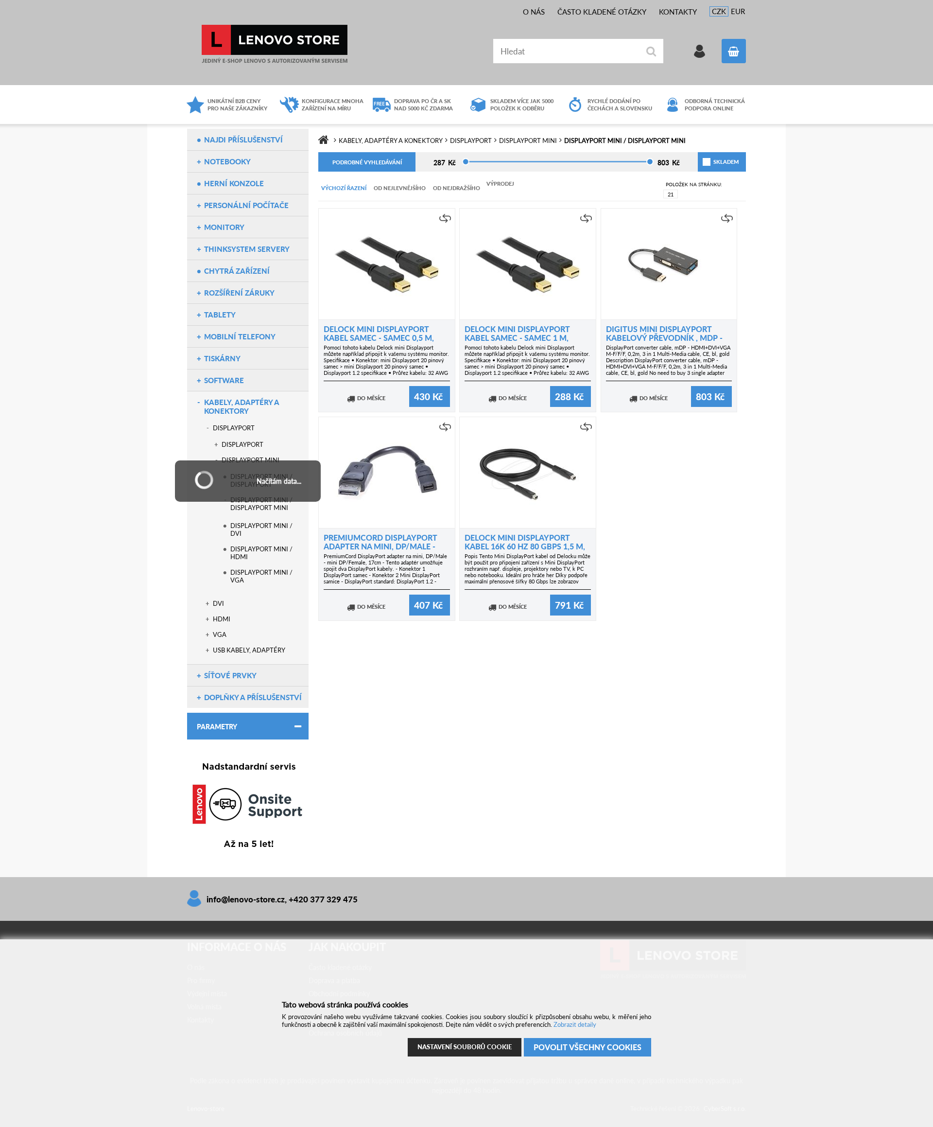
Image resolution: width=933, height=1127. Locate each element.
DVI (218, 603)
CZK (719, 11)
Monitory (224, 227)
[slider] (465, 161)
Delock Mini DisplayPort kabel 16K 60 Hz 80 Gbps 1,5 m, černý (525, 546)
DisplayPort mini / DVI (261, 529)
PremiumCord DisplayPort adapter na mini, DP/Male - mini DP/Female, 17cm (380, 546)
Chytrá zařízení (237, 270)
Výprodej (500, 183)
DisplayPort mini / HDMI (261, 553)
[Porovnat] (445, 218)
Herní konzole (234, 183)
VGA (219, 634)
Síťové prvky (230, 675)
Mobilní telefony (240, 336)
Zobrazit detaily (574, 1024)
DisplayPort (234, 428)
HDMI (221, 619)
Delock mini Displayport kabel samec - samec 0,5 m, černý (379, 337)
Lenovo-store (274, 44)
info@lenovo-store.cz (246, 899)
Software (224, 380)
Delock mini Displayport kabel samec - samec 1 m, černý (517, 337)
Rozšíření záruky (239, 292)
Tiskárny (222, 358)
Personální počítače (246, 205)
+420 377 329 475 (323, 899)
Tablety (220, 314)
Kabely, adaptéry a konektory (241, 406)
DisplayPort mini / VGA (261, 576)
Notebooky (227, 161)
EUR (738, 11)
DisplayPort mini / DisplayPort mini (261, 503)
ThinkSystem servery (247, 249)
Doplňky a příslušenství (253, 697)
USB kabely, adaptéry (249, 650)
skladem (714, 161)
